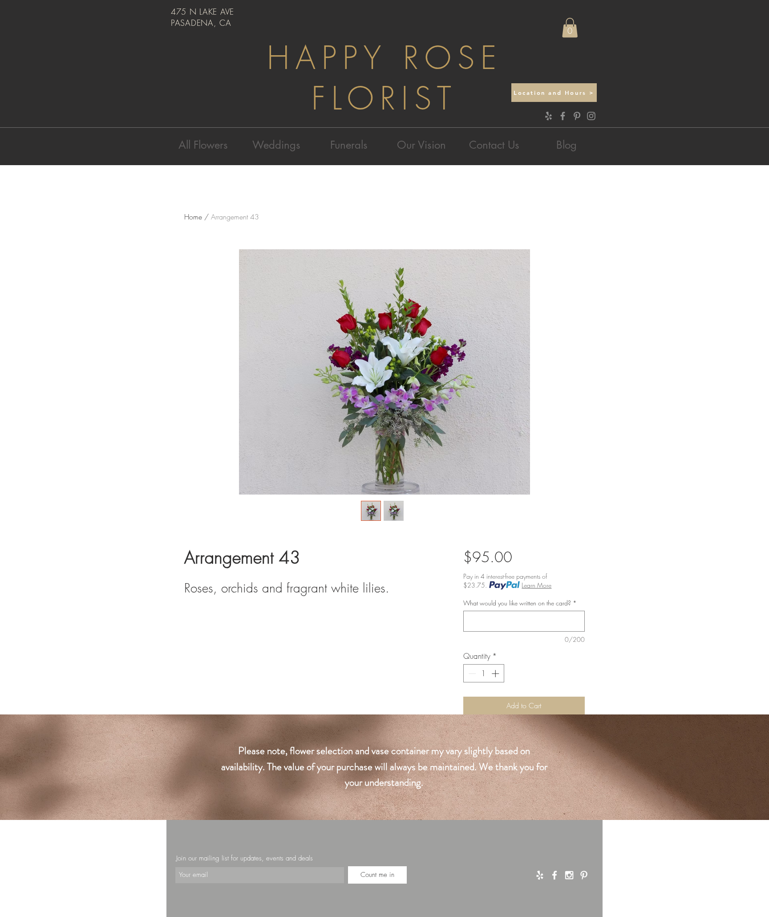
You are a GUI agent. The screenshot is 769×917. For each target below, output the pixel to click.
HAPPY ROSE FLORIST (384, 78)
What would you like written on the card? (520, 603)
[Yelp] (548, 116)
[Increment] (496, 673)
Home (193, 217)
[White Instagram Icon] (569, 875)
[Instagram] (591, 116)
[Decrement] (471, 673)
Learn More (536, 585)
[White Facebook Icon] (554, 875)
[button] (570, 27)
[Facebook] (562, 116)
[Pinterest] (577, 116)
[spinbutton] (484, 673)
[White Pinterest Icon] (584, 875)
